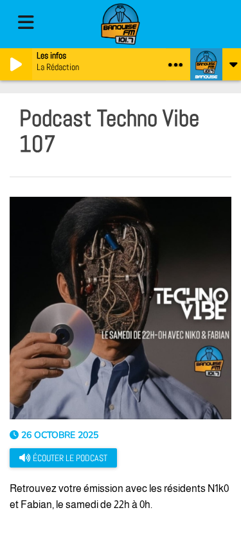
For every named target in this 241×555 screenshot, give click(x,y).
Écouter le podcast (69, 458)
